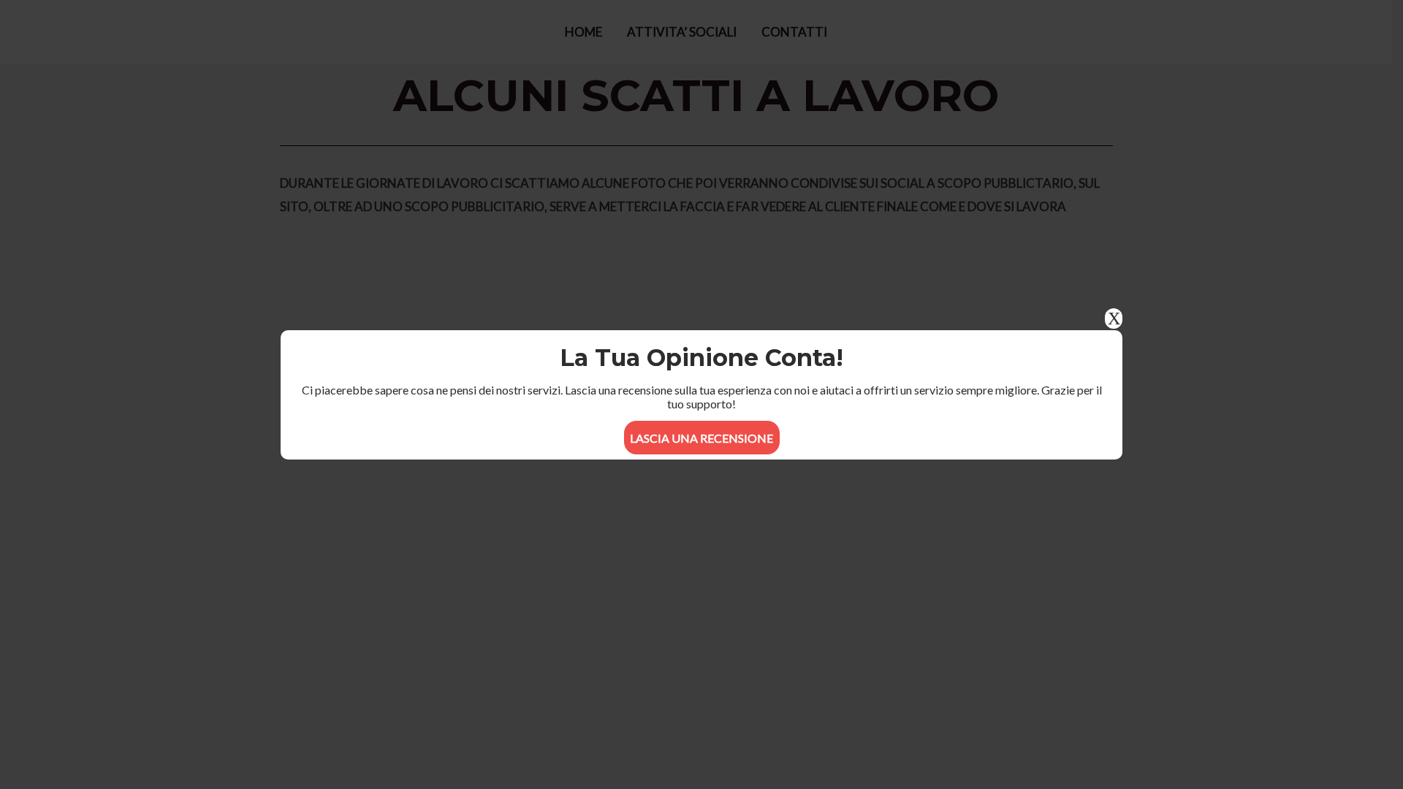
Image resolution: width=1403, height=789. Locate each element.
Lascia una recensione (701, 438)
